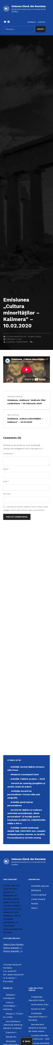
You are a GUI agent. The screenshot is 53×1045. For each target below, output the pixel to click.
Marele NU (11, 1037)
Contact (42, 22)
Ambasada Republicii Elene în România (38, 1016)
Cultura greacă (38, 895)
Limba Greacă (38, 899)
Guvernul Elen (38, 1009)
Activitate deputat (40, 886)
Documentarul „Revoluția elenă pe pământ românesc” (13, 1024)
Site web (6, 494)
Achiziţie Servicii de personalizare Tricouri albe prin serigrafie (23, 794)
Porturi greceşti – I (12, 948)
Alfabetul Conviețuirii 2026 (25, 774)
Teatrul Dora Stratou (13, 944)
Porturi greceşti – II (13, 951)
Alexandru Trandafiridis (17, 342)
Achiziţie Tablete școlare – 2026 (28, 779)
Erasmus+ (32, 22)
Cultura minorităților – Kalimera (10, 1005)
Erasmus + (11, 1032)
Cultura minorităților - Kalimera (20, 337)
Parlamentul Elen (39, 1004)
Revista (34, 903)
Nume (6, 469)
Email (6, 481)
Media (38, 337)
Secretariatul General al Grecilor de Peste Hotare (38, 1027)
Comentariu (8, 454)
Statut (34, 908)
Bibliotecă (36, 890)
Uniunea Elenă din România (28, 6)
